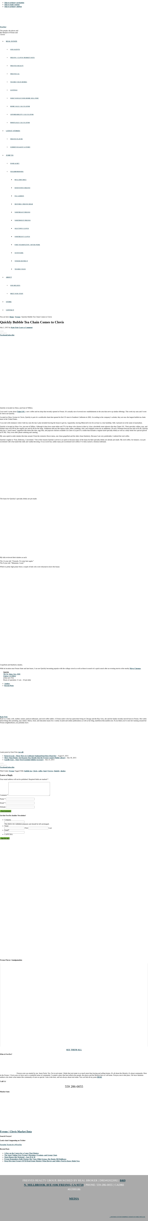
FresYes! (3, 27)
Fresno (11, 771)
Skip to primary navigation (14, 3)
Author (7, 684)
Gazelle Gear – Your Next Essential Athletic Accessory (24, 760)
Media (74, 1198)
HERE (99, 1077)
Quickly (57, 771)
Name (2, 799)
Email (2, 803)
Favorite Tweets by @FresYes (11, 1145)
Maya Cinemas (135, 668)
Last (50, 828)
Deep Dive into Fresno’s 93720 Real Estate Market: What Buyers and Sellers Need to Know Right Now (42, 1161)
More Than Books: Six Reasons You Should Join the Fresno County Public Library (35, 758)
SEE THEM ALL (74, 1050)
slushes (63, 771)
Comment (4, 795)
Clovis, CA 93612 (9, 676)
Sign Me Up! (5, 838)
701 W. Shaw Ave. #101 (11, 674)
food (45, 771)
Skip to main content (12, 5)
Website (2, 807)
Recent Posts (9, 686)
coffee (40, 771)
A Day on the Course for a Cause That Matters (21, 1153)
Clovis (35, 771)
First (26, 828)
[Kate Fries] (13, 715)
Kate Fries (4, 717)
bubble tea (28, 771)
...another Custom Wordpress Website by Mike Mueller (127, 1216)
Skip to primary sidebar (13, 6)
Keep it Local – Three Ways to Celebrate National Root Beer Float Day (30, 756)
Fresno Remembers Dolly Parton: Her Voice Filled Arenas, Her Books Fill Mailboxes (35, 1159)
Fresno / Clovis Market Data (16, 1131)
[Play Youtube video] (74, 1005)
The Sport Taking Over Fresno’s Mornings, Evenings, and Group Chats (30, 1155)
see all (21, 752)
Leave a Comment (26, 327)
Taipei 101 (21, 411)
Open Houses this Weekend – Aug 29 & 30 (19, 1157)
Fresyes (50, 771)
